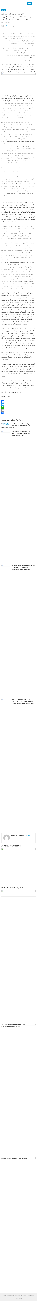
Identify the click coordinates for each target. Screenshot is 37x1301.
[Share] (18, 413)
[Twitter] (18, 404)
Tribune (7, 26)
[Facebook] (18, 401)
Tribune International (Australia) (17, 1295)
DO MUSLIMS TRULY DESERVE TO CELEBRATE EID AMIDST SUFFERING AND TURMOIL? (23, 567)
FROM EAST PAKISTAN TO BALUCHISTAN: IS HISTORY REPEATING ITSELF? (21, 433)
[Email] (18, 410)
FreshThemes (19, 1298)
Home (3, 10)
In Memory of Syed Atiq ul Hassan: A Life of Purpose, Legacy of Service (16, 426)
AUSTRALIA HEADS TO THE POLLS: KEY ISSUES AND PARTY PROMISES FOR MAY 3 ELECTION (23, 701)
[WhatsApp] (18, 407)
